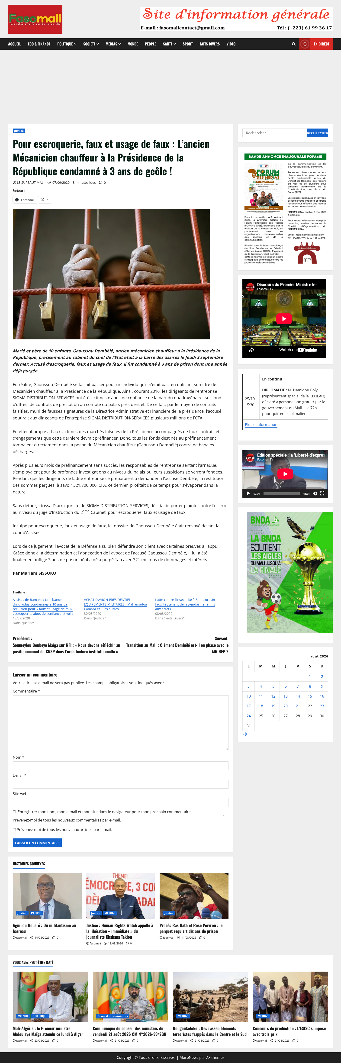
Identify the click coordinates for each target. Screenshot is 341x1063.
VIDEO (231, 44)
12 (273, 696)
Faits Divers (210, 44)
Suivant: (177, 645)
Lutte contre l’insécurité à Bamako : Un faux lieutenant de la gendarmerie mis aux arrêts (185, 604)
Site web (20, 793)
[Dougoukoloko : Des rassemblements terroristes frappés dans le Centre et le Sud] (210, 997)
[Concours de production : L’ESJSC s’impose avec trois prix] (290, 997)
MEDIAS (111, 44)
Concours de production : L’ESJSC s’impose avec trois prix (289, 1031)
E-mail (19, 775)
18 (261, 706)
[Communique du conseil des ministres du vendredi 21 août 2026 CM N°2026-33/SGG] (130, 997)
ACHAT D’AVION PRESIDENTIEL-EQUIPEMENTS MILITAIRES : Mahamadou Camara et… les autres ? (115, 604)
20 (285, 706)
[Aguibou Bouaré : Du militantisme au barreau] (47, 896)
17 (249, 706)
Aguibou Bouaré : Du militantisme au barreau (44, 928)
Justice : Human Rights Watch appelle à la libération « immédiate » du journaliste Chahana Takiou (119, 931)
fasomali (21, 938)
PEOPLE (150, 44)
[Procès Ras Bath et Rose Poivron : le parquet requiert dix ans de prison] (194, 896)
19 (273, 706)
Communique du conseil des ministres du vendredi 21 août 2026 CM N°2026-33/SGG (129, 1031)
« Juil (246, 733)
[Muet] (314, 493)
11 (261, 696)
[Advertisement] (170, 84)
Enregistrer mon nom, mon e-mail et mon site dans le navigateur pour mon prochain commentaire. (105, 811)
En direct (321, 44)
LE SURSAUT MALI (30, 182)
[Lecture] (248, 493)
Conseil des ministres (113, 1016)
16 (322, 696)
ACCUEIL (14, 44)
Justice (19, 131)
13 (285, 696)
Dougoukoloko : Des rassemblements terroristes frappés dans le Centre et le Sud (210, 1031)
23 (322, 706)
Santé (167, 44)
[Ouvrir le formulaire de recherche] (294, 43)
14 (298, 696)
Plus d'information (261, 424)
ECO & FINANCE (39, 44)
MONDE (133, 44)
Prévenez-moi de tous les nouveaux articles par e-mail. (64, 829)
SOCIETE (89, 44)
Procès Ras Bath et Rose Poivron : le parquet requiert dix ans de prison (191, 928)
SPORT (188, 44)
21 (298, 706)
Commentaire (26, 691)
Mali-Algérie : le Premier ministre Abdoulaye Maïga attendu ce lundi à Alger (48, 1031)
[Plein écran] (322, 493)
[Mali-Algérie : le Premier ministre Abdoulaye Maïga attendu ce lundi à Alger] (50, 997)
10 (249, 696)
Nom (18, 757)
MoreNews (189, 1057)
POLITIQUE (65, 44)
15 (310, 696)
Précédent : (66, 645)
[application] (285, 474)
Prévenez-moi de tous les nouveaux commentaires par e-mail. (67, 820)
